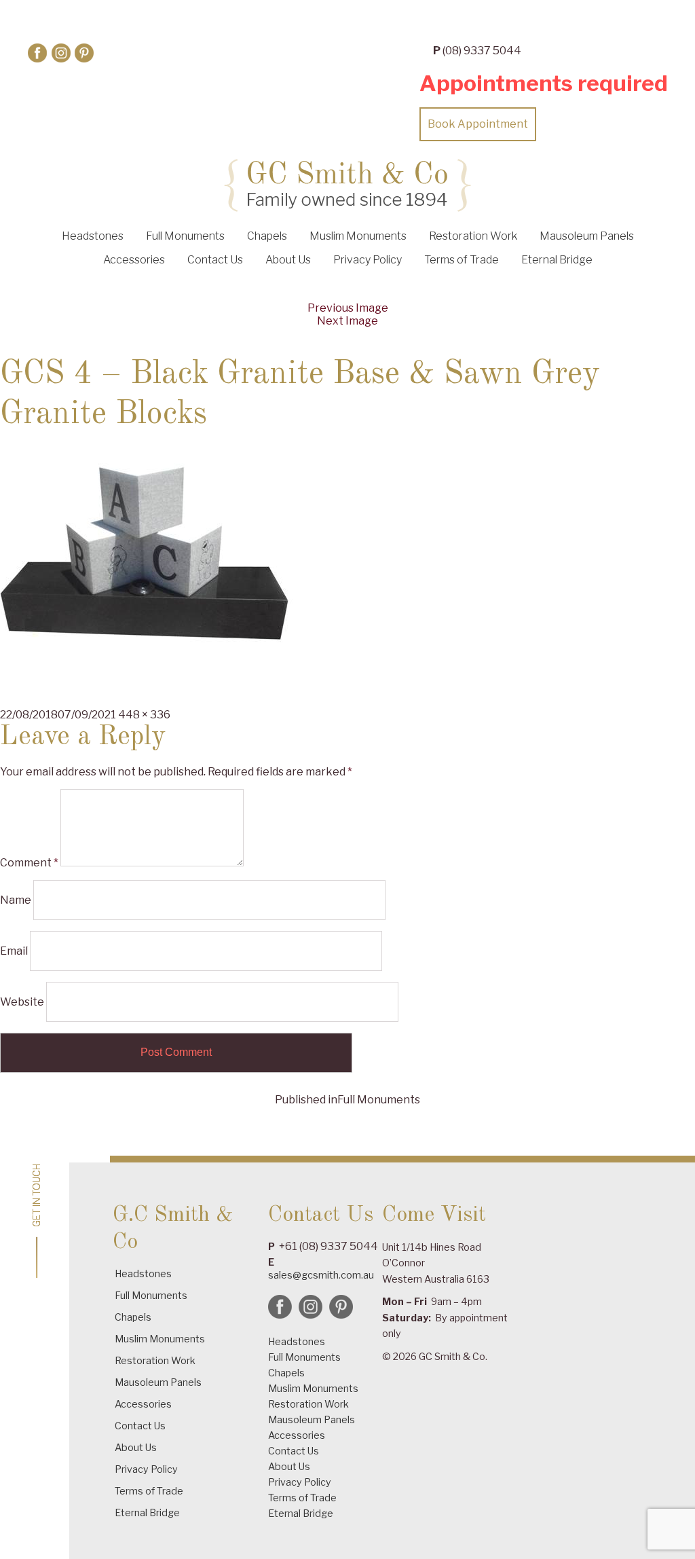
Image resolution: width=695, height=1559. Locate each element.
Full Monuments (185, 236)
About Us (288, 259)
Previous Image (347, 307)
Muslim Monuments (358, 236)
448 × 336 (144, 714)
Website (22, 1001)
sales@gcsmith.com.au (321, 1275)
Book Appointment (478, 123)
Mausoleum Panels (587, 236)
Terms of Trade (461, 259)
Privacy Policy (367, 259)
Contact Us (215, 259)
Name (15, 900)
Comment (29, 862)
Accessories (134, 259)
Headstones (93, 236)
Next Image (347, 320)
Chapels (267, 236)
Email (14, 950)
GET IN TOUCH (37, 1195)
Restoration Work (473, 236)
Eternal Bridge (557, 259)
